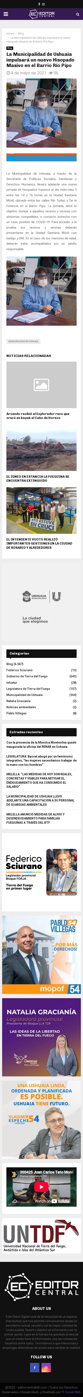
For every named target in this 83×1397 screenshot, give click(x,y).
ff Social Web (71, 1392)
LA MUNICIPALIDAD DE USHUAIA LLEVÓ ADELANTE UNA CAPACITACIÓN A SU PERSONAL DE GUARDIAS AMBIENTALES (40, 800)
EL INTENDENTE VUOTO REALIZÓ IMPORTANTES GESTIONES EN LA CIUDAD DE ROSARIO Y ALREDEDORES (39, 544)
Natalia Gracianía (18, 701)
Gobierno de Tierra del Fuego (27, 676)
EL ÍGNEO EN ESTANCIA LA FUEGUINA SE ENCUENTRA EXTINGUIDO (37, 479)
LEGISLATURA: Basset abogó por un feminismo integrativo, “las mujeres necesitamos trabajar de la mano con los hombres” (41, 760)
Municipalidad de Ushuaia (23, 341)
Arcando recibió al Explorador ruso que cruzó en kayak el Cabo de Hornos (37, 416)
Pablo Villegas (16, 713)
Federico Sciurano (19, 670)
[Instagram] (46, 1367)
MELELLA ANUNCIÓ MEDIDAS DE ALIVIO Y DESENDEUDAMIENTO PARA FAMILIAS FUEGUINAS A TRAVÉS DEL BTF (35, 818)
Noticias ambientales (21, 707)
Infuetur (11, 682)
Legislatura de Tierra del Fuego (28, 688)
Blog (9, 48)
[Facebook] (34, 1367)
